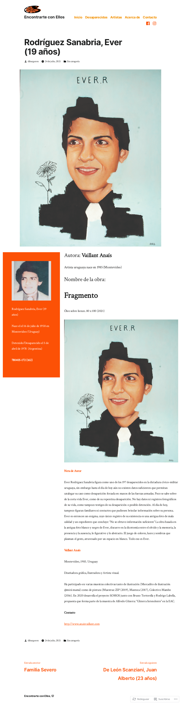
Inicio (78, 17)
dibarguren (33, 61)
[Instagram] (154, 23)
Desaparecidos (96, 17)
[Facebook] (148, 23)
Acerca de (132, 17)
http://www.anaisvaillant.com (82, 624)
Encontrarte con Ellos (44, 17)
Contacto (150, 17)
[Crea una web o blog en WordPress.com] (52, 696)
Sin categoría (73, 61)
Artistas (116, 17)
